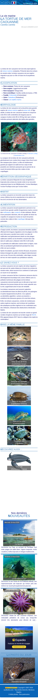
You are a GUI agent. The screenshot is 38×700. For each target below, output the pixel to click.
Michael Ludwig (32, 153)
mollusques (7, 212)
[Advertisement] (19, 47)
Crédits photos (13, 694)
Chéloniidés (13, 95)
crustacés (17, 212)
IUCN (34, 315)
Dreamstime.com (19, 155)
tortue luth (27, 110)
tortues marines (7, 71)
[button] (14, 2)
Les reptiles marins (15, 99)
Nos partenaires (24, 694)
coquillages (21, 219)
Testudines (11, 97)
